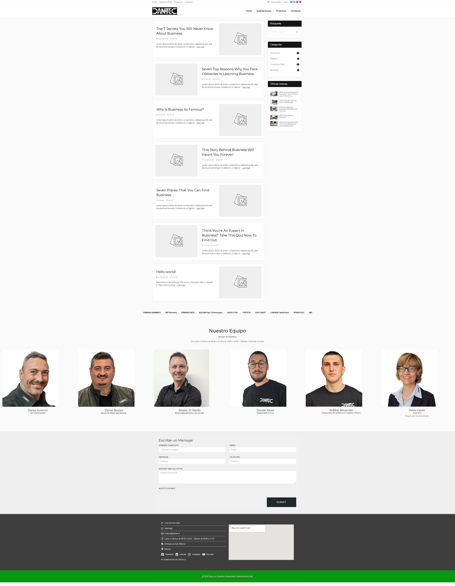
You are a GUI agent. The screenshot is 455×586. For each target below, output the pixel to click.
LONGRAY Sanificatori (279, 313)
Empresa (163, 457)
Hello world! (166, 272)
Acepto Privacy (167, 488)
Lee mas (200, 47)
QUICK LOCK (232, 313)
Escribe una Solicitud (171, 469)
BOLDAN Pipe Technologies (211, 313)
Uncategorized (163, 39)
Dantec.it (182, 559)
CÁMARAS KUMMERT (152, 313)
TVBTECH (246, 313)
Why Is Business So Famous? (180, 109)
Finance (206, 245)
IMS (310, 313)
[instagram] (297, 2)
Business (161, 200)
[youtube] (300, 2)
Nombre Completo (169, 445)
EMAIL (233, 445)
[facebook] (291, 2)
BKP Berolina (171, 313)
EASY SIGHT (260, 313)
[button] (268, 2)
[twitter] (294, 2)
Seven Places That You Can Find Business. (288, 101)
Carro (285, 2)
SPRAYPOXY (299, 313)
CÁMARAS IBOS (187, 313)
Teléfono (235, 457)
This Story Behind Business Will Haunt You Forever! (288, 109)
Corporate (207, 79)
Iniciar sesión (276, 2)
